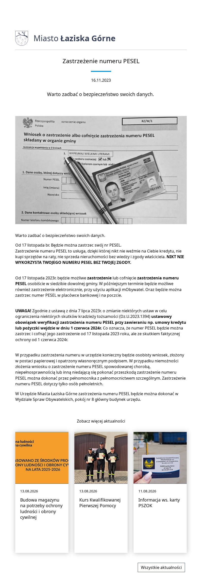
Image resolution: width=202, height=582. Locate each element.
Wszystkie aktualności (161, 567)
